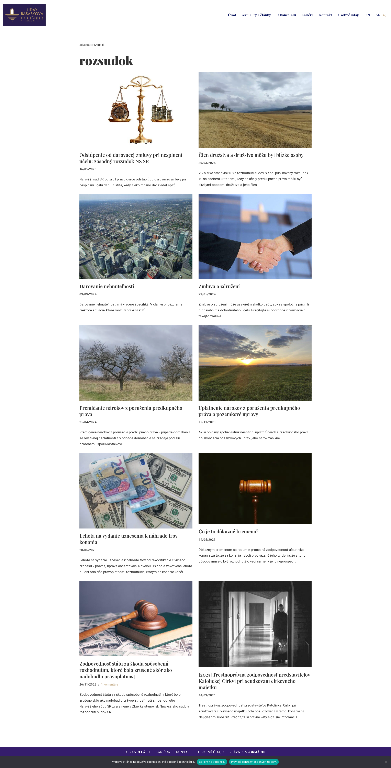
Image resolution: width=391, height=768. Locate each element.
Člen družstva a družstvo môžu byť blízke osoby (251, 155)
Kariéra (307, 15)
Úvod (232, 15)
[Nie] (386, 762)
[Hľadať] (384, 14)
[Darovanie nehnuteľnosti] (135, 236)
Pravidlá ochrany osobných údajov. (254, 761)
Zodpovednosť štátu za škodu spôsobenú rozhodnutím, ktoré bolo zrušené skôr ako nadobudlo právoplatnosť (125, 669)
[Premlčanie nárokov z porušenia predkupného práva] (135, 363)
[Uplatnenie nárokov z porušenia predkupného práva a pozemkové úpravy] (255, 363)
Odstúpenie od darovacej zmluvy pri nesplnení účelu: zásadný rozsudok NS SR (130, 158)
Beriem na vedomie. (212, 761)
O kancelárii (286, 15)
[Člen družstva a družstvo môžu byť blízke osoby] (255, 110)
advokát (84, 44)
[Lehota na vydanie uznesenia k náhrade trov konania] (135, 490)
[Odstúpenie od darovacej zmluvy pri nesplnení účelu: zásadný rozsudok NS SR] (135, 109)
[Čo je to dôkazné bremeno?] (255, 488)
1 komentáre (109, 684)
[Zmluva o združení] (255, 236)
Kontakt (325, 15)
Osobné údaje (349, 15)
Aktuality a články (256, 15)
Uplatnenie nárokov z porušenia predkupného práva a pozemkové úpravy (249, 410)
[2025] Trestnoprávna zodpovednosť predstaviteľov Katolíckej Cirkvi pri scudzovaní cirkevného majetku (254, 680)
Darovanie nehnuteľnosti (106, 286)
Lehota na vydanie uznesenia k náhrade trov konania (128, 538)
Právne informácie (247, 752)
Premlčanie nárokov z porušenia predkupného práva (130, 410)
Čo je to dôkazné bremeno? (228, 531)
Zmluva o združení (219, 286)
